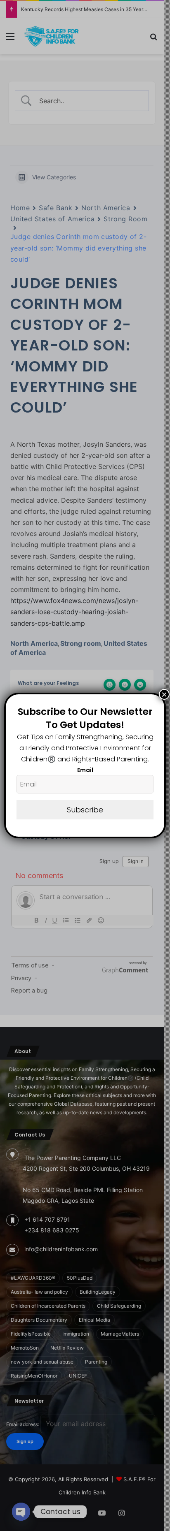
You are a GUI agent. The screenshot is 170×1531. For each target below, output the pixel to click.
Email (85, 770)
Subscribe (85, 810)
